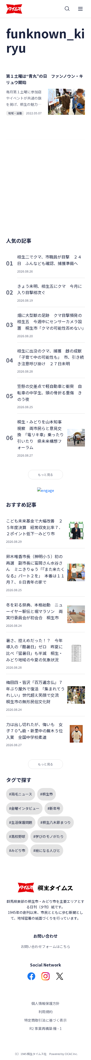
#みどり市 (17, 850)
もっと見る (45, 474)
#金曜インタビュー (24, 808)
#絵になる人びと (46, 850)
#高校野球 (17, 836)
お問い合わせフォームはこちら (45, 946)
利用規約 (45, 1011)
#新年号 (54, 808)
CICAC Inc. (71, 1054)
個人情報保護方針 (45, 1003)
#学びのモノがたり (48, 836)
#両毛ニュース (20, 794)
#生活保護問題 (20, 822)
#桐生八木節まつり (55, 822)
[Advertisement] (45, 191)
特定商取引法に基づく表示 (45, 1020)
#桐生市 (46, 794)
